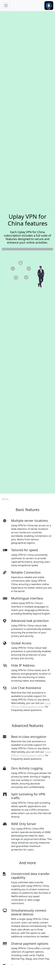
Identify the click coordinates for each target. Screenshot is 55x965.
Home (5, 498)
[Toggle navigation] (6, 5)
